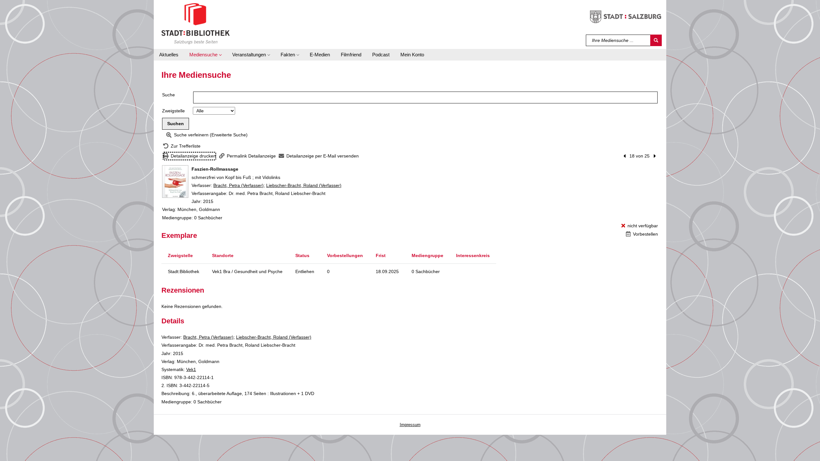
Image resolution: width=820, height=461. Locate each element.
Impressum (410, 424)
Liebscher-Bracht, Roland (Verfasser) (303, 185)
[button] (205, 55)
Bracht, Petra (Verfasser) (238, 185)
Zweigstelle (173, 110)
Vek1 (191, 369)
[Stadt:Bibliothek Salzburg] (195, 23)
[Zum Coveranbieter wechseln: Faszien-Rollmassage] (175, 181)
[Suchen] (656, 40)
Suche (168, 94)
